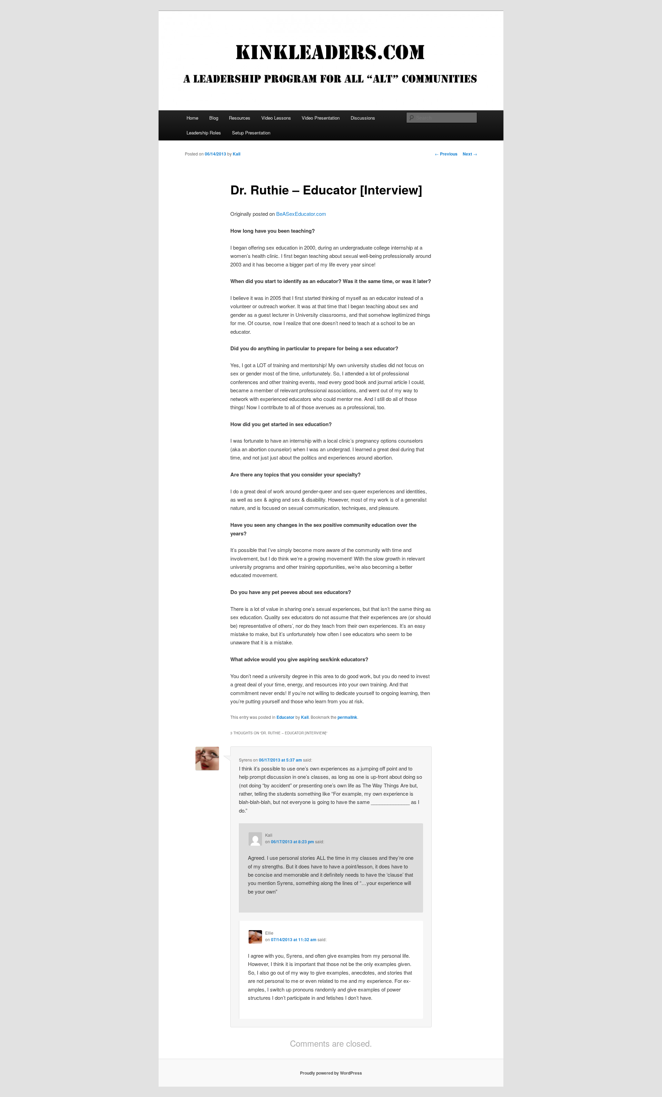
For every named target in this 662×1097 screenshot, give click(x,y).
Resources (239, 117)
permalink (347, 717)
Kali (236, 154)
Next (470, 154)
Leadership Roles (204, 132)
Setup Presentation (251, 132)
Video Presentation (321, 117)
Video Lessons (276, 117)
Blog (213, 117)
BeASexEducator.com (301, 213)
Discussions (363, 117)
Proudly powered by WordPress (331, 1073)
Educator (285, 717)
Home (192, 117)
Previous (446, 154)
